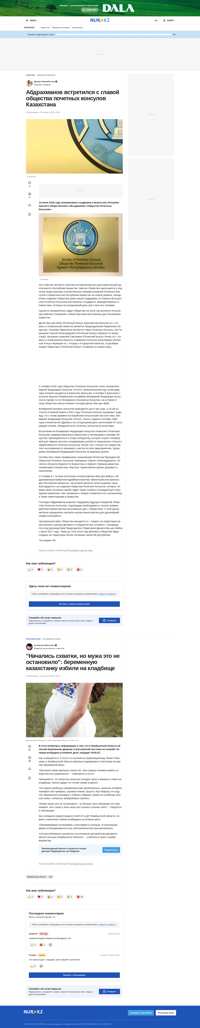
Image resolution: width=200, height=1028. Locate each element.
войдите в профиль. (107, 594)
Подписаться (111, 850)
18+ (50, 877)
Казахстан (45, 27)
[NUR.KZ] (100, 20)
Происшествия (33, 639)
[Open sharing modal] (29, 205)
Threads (64, 758)
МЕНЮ (33, 20)
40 (82, 897)
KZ (156, 20)
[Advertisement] (100, 54)
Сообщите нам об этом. (81, 550)
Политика (29, 27)
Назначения (77, 27)
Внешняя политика (61, 27)
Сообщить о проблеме (141, 1013)
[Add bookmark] (29, 214)
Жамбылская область (36, 877)
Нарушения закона (52, 639)
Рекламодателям (166, 1013)
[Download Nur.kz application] (100, 8)
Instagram (111, 620)
